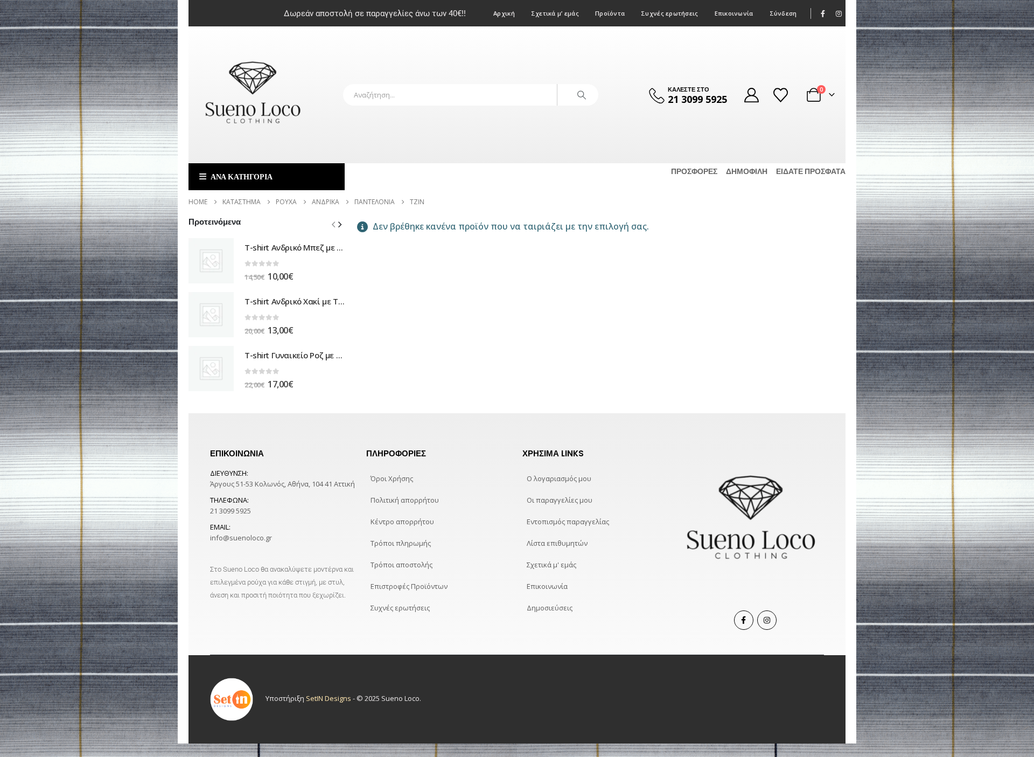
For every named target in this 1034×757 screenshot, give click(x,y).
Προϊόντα (610, 13)
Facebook (743, 620)
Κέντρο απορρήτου (402, 521)
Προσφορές (694, 171)
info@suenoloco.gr (241, 538)
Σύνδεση (783, 13)
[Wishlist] (781, 95)
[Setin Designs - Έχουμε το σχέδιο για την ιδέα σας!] (231, 699)
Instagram (767, 620)
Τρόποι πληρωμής (401, 543)
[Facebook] (823, 13)
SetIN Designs (328, 699)
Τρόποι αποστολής (401, 565)
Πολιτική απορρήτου (405, 500)
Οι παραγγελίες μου (559, 500)
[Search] (581, 95)
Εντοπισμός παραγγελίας (568, 521)
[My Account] (751, 95)
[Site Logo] (253, 95)
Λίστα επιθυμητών (557, 543)
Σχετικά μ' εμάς (551, 565)
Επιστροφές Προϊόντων (409, 586)
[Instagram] (839, 13)
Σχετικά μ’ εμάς (555, 13)
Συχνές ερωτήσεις (669, 13)
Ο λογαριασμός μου (559, 478)
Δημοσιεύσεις (549, 608)
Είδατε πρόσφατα (811, 171)
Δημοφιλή (746, 171)
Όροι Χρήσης (392, 478)
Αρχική (504, 13)
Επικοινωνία (734, 13)
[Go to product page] (211, 260)
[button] (340, 224)
